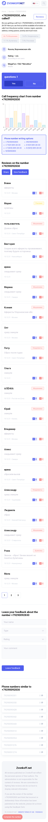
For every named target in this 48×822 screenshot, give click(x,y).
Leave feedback (12, 668)
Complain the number (12, 817)
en (37, 3)
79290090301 (22, 695)
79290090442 (22, 717)
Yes (13, 83)
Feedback (39, 812)
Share (6, 172)
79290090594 (22, 738)
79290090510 (22, 731)
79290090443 (22, 724)
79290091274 (22, 752)
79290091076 (22, 745)
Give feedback (20, 172)
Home (4, 11)
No (34, 83)
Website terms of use (26, 812)
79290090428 (22, 709)
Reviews (40, 17)
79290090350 (22, 702)
